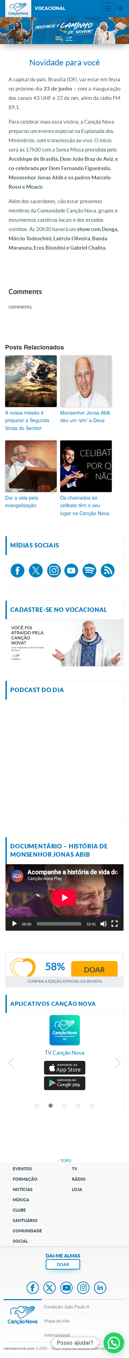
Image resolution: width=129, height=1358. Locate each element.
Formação (25, 1179)
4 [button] (78, 1106)
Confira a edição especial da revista (65, 981)
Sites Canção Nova (121, 8)
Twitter (49, 1288)
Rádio (79, 1179)
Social (20, 1241)
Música (21, 1200)
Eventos (22, 1169)
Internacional (57, 1335)
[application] (64, 897)
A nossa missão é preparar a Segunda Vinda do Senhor (27, 420)
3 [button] (65, 1106)
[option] (64, 1039)
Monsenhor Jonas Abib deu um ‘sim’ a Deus (85, 416)
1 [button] (37, 1106)
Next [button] (117, 1064)
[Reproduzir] (14, 923)
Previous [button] (11, 1064)
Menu (108, 8)
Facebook (32, 1288)
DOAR (63, 1264)
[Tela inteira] (114, 923)
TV (74, 1169)
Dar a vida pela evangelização (21, 501)
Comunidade (27, 1231)
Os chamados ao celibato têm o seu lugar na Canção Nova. (85, 505)
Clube (19, 1210)
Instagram (83, 1288)
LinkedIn (100, 1288)
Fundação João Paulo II (66, 1306)
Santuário (25, 1220)
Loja (77, 1189)
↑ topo (64, 1160)
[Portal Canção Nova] (18, 8)
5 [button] (92, 1106)
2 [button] (51, 1106)
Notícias (23, 1189)
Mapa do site (56, 1321)
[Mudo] (103, 923)
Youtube (66, 1288)
